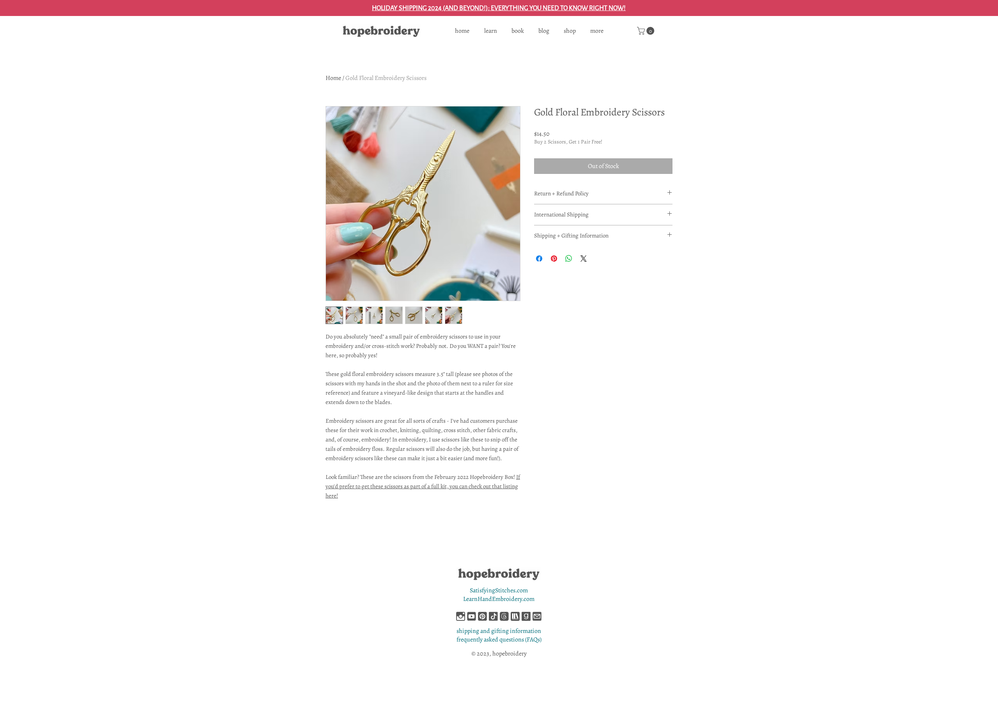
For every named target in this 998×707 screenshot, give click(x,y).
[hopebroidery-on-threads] (504, 616)
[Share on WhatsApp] (568, 258)
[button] (646, 31)
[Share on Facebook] (539, 258)
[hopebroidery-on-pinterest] (482, 616)
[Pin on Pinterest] (554, 258)
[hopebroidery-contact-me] (537, 616)
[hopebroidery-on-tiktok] (493, 616)
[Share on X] (583, 258)
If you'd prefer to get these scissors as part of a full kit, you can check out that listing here (423, 486)
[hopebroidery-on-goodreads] (526, 616)
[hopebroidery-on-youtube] (471, 616)
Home (333, 78)
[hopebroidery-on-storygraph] (515, 616)
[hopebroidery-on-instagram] (460, 616)
